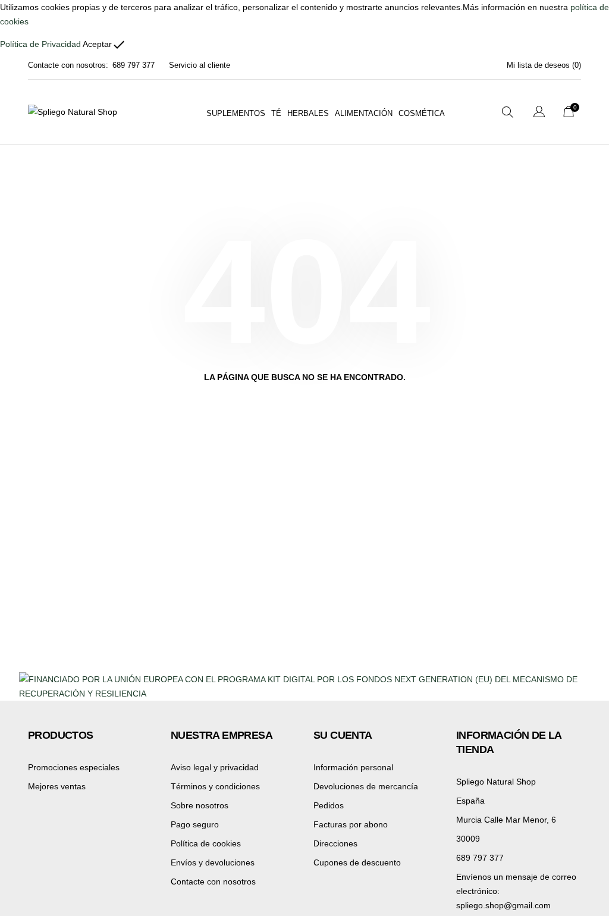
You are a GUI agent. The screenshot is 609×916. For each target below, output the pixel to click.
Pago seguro (195, 824)
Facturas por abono (350, 824)
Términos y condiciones (215, 786)
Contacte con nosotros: (68, 65)
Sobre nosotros (199, 805)
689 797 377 (133, 65)
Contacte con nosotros (213, 881)
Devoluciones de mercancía (365, 786)
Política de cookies (206, 843)
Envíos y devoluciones (213, 862)
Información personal (353, 767)
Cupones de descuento (357, 862)
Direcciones (335, 843)
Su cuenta (342, 735)
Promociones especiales (74, 767)
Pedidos (328, 805)
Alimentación (364, 113)
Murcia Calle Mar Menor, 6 (506, 819)
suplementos (235, 113)
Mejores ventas (57, 786)
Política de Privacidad (40, 44)
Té (276, 113)
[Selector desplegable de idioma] (539, 113)
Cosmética (421, 113)
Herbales (308, 113)
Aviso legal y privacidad (215, 767)
